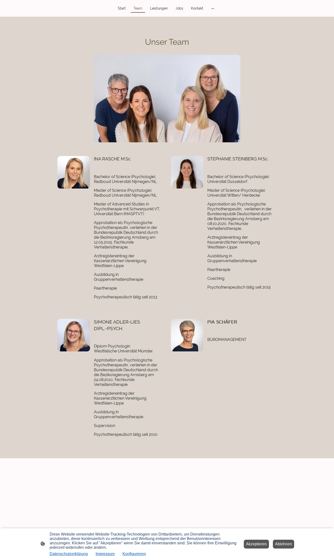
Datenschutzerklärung (69, 554)
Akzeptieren (256, 544)
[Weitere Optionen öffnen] (212, 8)
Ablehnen (283, 544)
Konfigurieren (134, 554)
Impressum (105, 554)
